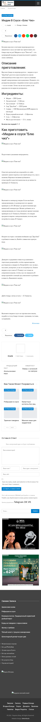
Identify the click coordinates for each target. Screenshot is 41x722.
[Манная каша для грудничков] (29, 413)
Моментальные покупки (9, 644)
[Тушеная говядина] (11, 413)
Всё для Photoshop (8, 647)
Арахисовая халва (8, 607)
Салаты (18, 703)
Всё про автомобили (8, 653)
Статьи (31, 709)
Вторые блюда (7, 15)
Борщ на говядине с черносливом (14, 623)
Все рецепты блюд (7, 660)
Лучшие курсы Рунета (8, 650)
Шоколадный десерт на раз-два (14, 637)
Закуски (10, 703)
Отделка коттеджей (7, 663)
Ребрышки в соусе (8, 611)
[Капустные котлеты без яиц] (29, 394)
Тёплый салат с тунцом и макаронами (16, 632)
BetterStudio (25, 718)
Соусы (18, 706)
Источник (35, 323)
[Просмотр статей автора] (20, 348)
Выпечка (34, 706)
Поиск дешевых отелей (9, 656)
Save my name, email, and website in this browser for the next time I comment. (20, 483)
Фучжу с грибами (8, 628)
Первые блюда (28, 703)
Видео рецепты (21, 709)
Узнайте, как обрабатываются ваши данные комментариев (19, 498)
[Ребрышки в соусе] (11, 394)
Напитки (10, 709)
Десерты (26, 706)
